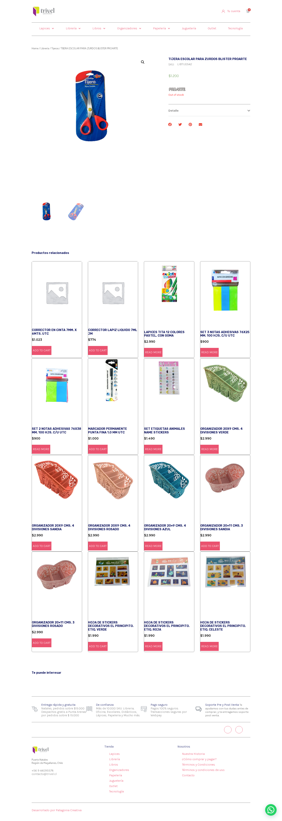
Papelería (159, 28)
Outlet (212, 28)
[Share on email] (201, 124)
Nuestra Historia (193, 754)
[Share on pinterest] (190, 124)
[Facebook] (239, 729)
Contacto (188, 775)
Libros (96, 28)
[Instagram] (227, 729)
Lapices (44, 28)
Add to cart (41, 350)
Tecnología (235, 28)
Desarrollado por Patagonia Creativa (57, 810)
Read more (153, 352)
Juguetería (189, 28)
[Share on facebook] (170, 124)
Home (35, 48)
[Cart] (247, 11)
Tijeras (55, 48)
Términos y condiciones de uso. (203, 770)
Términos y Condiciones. (198, 764)
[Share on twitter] (180, 124)
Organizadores (127, 28)
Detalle (173, 110)
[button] (209, 110)
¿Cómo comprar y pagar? (199, 759)
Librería (71, 28)
